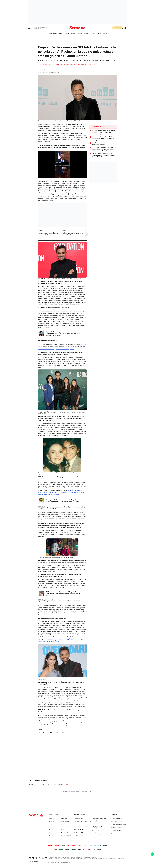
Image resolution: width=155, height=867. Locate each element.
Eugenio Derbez (43, 732)
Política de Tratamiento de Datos (82, 821)
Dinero (51, 824)
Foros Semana (65, 821)
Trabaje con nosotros (116, 827)
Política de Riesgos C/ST (80, 827)
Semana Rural (65, 827)
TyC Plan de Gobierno (79, 835)
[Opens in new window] (33, 858)
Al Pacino (52, 732)
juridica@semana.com (98, 828)
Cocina (63, 829)
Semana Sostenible (66, 835)
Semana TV (52, 821)
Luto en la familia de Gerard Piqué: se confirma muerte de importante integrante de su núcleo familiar (49, 234)
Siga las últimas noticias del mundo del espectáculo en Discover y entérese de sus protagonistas (67, 64)
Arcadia (51, 827)
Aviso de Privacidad (35, 861)
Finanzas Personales (66, 824)
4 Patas (51, 835)
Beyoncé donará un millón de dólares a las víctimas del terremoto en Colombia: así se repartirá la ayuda (73, 234)
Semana (40, 40)
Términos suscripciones (80, 824)
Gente (45, 40)
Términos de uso (78, 818)
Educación (64, 818)
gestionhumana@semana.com (100, 834)
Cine (58, 732)
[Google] (30, 858)
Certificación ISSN (78, 832)
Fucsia (51, 832)
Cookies (113, 833)
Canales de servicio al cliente (118, 824)
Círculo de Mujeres (66, 832)
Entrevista (64, 732)
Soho (50, 829)
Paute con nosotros (116, 830)
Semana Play (52, 818)
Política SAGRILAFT (79, 829)
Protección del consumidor (99, 818)
